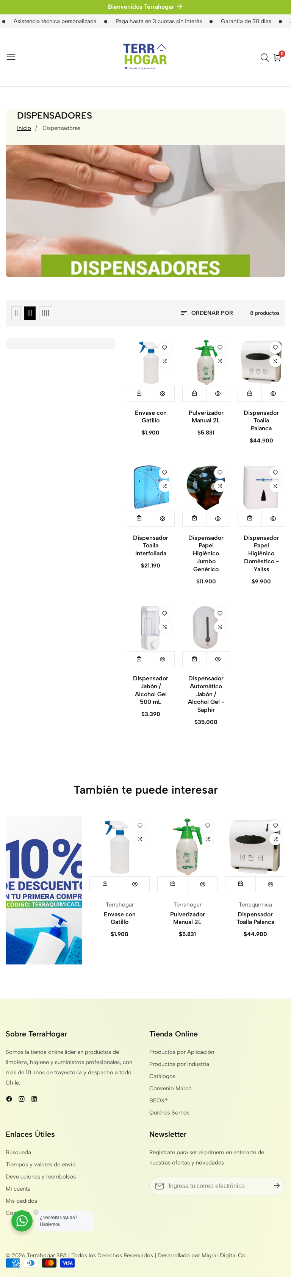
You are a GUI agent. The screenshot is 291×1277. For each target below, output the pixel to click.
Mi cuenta (18, 1188)
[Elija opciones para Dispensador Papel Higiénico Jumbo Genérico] (194, 518)
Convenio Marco (170, 1088)
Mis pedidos (21, 1200)
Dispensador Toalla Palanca (261, 420)
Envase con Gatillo (151, 416)
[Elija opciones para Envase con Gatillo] (139, 393)
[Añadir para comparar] (165, 361)
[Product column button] (16, 313)
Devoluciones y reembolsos (41, 1176)
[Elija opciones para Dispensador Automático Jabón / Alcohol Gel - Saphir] (194, 659)
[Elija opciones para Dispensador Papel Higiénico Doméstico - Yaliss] (249, 518)
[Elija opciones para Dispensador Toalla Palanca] (249, 393)
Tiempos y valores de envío (41, 1164)
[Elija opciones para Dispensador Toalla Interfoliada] (139, 518)
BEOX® (158, 1100)
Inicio (24, 128)
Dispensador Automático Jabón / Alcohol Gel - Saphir (206, 694)
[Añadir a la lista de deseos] (165, 348)
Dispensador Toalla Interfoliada (150, 545)
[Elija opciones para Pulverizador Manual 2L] (194, 393)
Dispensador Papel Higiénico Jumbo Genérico (206, 553)
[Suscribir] (277, 1186)
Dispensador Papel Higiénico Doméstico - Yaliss (261, 553)
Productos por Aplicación (181, 1052)
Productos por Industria (179, 1064)
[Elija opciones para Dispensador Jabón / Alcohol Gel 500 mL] (139, 659)
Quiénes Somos (169, 1112)
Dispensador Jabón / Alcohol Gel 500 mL (150, 690)
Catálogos (162, 1076)
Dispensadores (61, 128)
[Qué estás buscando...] (266, 57)
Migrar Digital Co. (224, 1255)
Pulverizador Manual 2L (206, 416)
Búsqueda (18, 1152)
